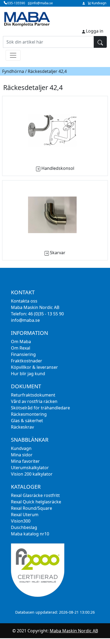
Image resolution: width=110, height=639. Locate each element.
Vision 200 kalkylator (32, 474)
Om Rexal (20, 348)
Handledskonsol (57, 168)
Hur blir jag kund (28, 374)
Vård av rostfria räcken (34, 401)
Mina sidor (22, 455)
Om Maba (21, 341)
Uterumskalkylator (30, 468)
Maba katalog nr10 (30, 534)
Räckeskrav (22, 427)
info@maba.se (25, 320)
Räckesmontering (29, 414)
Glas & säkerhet (27, 421)
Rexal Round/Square (31, 508)
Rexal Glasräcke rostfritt (35, 495)
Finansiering (23, 354)
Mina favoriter (25, 461)
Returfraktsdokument (33, 395)
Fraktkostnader (26, 361)
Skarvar (57, 253)
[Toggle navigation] (13, 55)
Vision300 (20, 521)
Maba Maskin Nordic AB (74, 631)
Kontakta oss (24, 301)
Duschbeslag (24, 527)
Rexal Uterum (24, 515)
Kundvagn (21, 448)
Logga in (94, 31)
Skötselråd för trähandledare (40, 408)
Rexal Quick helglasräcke (36, 502)
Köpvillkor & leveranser (34, 367)
